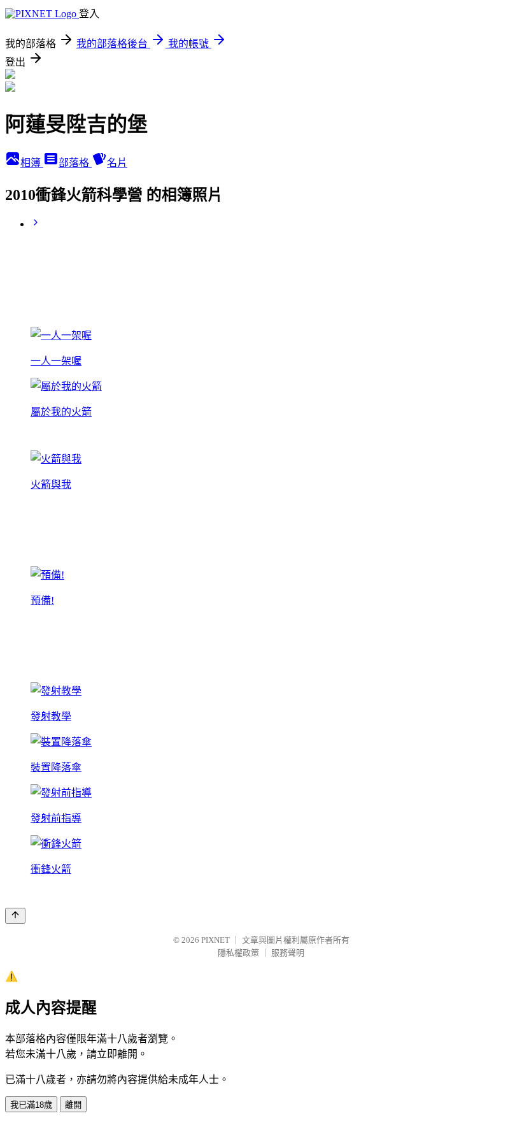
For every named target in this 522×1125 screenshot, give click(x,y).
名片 (117, 162)
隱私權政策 (238, 952)
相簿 (31, 162)
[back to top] (15, 916)
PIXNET (215, 940)
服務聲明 (287, 952)
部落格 (75, 162)
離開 (73, 1105)
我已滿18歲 (31, 1105)
